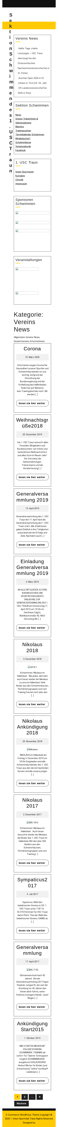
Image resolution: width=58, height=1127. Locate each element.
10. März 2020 (32, 357)
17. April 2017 (32, 961)
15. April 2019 (32, 508)
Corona (32, 348)
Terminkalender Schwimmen (29, 134)
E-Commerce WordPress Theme (22, 1114)
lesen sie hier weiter (30, 402)
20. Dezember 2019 (32, 434)
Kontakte (20, 175)
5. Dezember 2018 (32, 659)
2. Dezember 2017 (32, 814)
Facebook (20, 150)
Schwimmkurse (23, 142)
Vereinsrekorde (23, 146)
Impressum (21, 183)
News (18, 114)
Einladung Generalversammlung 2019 (32, 567)
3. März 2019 (32, 581)
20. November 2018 (32, 741)
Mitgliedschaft (22, 138)
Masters (19, 126)
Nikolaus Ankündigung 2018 (32, 727)
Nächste (21, 1103)
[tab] (47, 3)
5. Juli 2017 (32, 894)
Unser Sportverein (24, 171)
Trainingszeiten (23, 130)
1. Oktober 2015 (32, 1038)
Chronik (19, 179)
